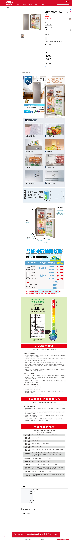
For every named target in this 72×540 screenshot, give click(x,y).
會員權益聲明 (43, 539)
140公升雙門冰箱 (49, 24)
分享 (47, 66)
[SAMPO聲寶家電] (9, 3)
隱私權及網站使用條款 (28, 539)
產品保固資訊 (47, 34)
